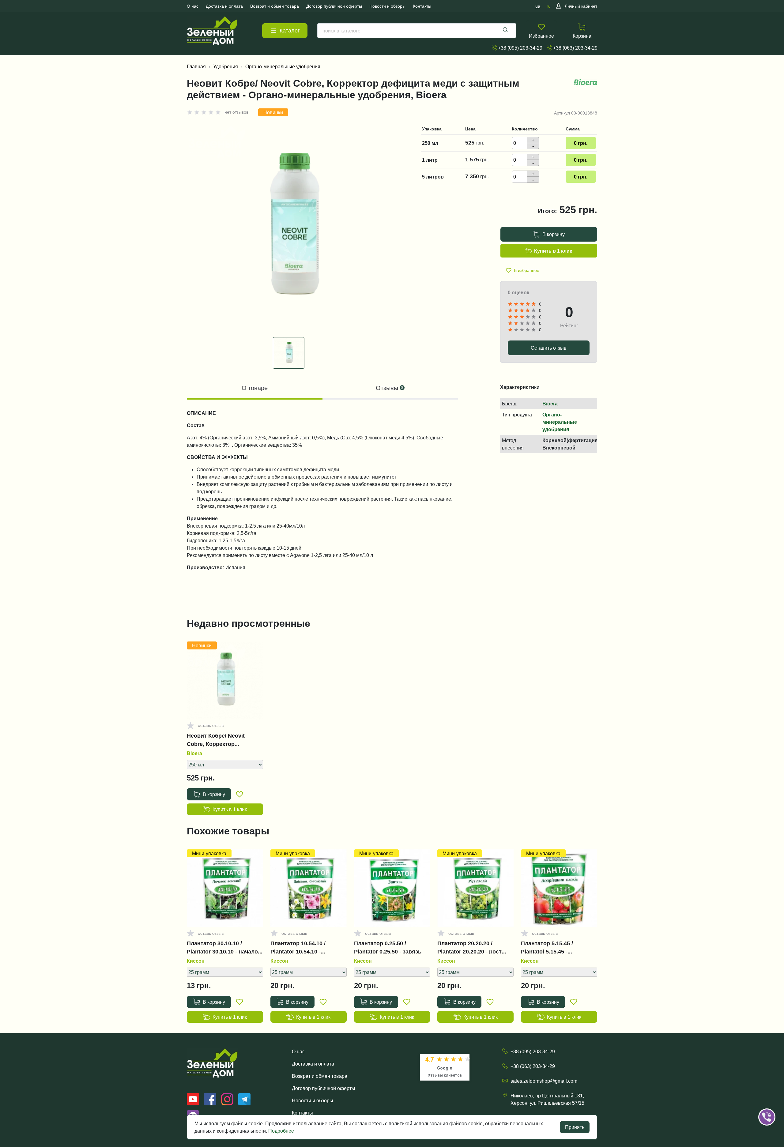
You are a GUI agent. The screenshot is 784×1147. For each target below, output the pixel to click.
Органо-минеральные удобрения (282, 66)
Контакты (302, 1112)
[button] (775, 1098)
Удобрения (225, 66)
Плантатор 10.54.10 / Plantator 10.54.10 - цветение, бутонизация (302, 947)
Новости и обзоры (312, 1100)
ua (537, 6)
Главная (196, 66)
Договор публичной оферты (323, 1088)
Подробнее (281, 1130)
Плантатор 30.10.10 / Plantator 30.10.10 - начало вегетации (222, 947)
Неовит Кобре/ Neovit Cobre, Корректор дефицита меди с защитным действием (216, 739)
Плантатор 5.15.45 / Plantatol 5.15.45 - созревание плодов (548, 947)
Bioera (550, 403)
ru (549, 6)
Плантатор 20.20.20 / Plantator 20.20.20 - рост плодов (469, 947)
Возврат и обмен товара (319, 1076)
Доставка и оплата (313, 1063)
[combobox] (416, 30)
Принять (574, 1127)
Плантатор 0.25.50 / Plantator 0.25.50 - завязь (387, 947)
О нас (298, 1051)
